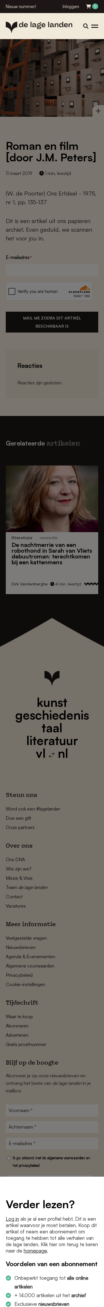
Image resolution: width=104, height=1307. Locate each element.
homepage (35, 1251)
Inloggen (71, 6)
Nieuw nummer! (21, 6)
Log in (12, 1219)
